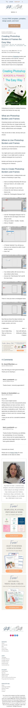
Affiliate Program (5, 674)
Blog (3, 646)
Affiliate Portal (5, 675)
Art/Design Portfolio (6, 686)
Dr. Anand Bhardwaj (8, 364)
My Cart (3, 672)
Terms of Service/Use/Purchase (9, 677)
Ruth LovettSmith (8, 379)
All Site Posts (5, 44)
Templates (4, 657)
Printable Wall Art (5, 660)
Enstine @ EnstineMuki (9, 393)
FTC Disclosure (5, 651)
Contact (3, 691)
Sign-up (17, 1)
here (19, 52)
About (3, 685)
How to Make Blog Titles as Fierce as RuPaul (7, 332)
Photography (19, 45)
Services (4, 689)
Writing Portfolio (5, 688)
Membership (4, 644)
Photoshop (16, 56)
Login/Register (5, 671)
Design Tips (12, 45)
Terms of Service (22, 703)
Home (3, 643)
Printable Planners (6, 658)
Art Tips (12, 44)
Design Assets (5, 663)
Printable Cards (5, 661)
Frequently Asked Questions (8, 678)
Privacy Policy (14, 452)
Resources (4, 648)
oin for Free (14, 25)
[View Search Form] (22, 1)
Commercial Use (5, 665)
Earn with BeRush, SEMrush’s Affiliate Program (21, 332)
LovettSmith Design (7, 697)
